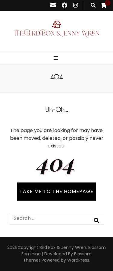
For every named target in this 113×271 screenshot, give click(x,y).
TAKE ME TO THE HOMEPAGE (56, 191)
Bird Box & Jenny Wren (62, 247)
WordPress (78, 260)
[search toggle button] (93, 6)
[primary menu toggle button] (56, 58)
